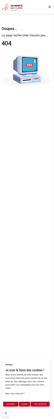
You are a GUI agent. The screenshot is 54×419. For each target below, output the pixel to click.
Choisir (24, 404)
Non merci (11, 404)
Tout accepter (40, 404)
